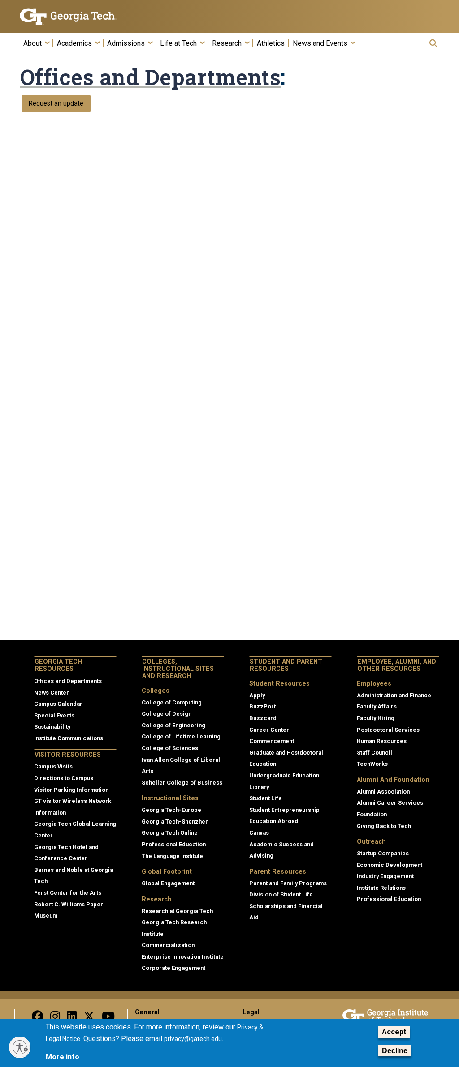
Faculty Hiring (375, 718)
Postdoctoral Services (388, 729)
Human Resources (382, 741)
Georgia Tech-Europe (171, 810)
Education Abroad (273, 821)
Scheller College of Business (182, 782)
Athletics (271, 43)
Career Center (269, 729)
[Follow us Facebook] (37, 1018)
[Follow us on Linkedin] (72, 1018)
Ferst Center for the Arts (67, 892)
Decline (394, 1050)
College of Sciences (170, 748)
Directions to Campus (63, 778)
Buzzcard (263, 718)
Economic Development (389, 865)
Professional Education (174, 844)
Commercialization (168, 945)
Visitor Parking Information (71, 789)
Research (227, 43)
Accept (394, 1032)
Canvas (259, 832)
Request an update (56, 103)
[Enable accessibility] (19, 1047)
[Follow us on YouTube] (108, 1018)
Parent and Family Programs (288, 883)
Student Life (265, 798)
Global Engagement (168, 883)
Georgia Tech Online (170, 832)
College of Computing (172, 702)
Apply (257, 695)
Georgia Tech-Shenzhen (175, 821)
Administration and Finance (394, 695)
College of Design (166, 713)
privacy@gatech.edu (193, 1038)
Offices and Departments (150, 77)
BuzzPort (262, 706)
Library (259, 787)
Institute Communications (68, 738)
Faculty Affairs (377, 706)
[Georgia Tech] (68, 16)
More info (62, 1057)
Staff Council (374, 752)
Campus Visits (53, 766)
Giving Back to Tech (384, 826)
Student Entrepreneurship (284, 810)
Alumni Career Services (390, 802)
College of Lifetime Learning (181, 736)
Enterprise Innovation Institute (183, 956)
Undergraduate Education (284, 775)
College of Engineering (173, 725)
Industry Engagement (385, 876)
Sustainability (52, 726)
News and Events (320, 43)
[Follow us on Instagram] (55, 1018)
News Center (51, 692)
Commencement (271, 741)
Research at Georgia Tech (177, 911)
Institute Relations (381, 887)
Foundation (372, 814)
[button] (433, 43)
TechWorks (372, 763)
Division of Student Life (281, 894)
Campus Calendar (58, 703)
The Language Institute (172, 856)
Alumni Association (383, 791)
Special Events (54, 715)
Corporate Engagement (173, 968)
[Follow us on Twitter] (89, 1018)
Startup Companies (383, 853)
